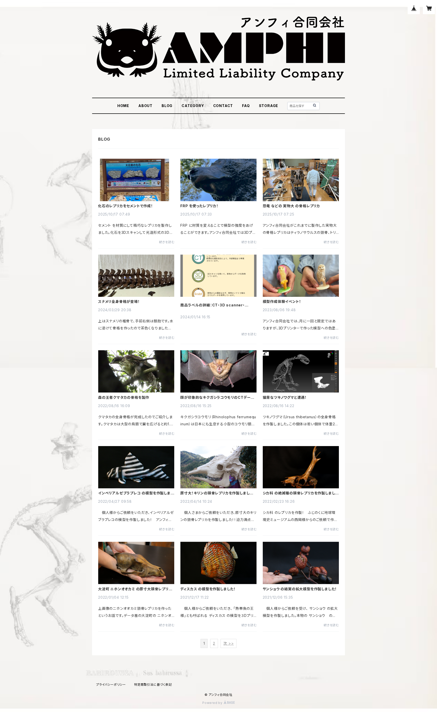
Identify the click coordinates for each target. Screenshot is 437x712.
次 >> (228, 643)
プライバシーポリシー (111, 684)
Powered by (213, 703)
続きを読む (166, 242)
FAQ (246, 105)
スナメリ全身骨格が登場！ (119, 301)
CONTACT (223, 105)
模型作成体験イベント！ (282, 301)
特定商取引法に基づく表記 (153, 684)
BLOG (167, 105)
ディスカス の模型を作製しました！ (208, 589)
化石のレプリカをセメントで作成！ (125, 206)
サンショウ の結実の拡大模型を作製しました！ (300, 589)
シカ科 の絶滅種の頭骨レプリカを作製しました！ (299, 493)
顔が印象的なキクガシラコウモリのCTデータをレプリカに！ (217, 397)
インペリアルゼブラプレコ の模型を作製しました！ (136, 493)
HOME (123, 105)
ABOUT (145, 105)
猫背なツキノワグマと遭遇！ (285, 397)
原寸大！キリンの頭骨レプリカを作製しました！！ (215, 493)
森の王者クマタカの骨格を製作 (123, 397)
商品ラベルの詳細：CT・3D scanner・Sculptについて (212, 305)
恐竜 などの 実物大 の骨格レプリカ (291, 206)
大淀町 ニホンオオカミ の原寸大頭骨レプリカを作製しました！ (135, 589)
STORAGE (268, 105)
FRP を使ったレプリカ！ (199, 206)
